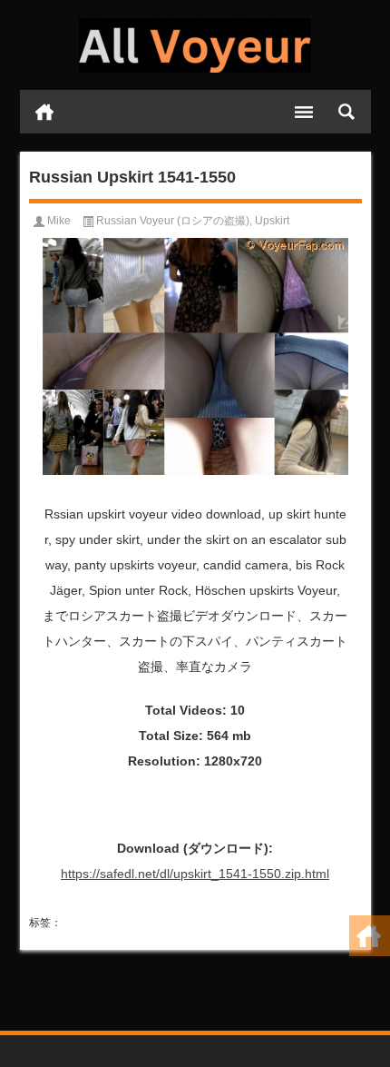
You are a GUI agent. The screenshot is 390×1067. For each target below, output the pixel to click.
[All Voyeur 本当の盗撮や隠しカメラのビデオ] (195, 45)
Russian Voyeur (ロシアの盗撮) (172, 220)
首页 (44, 111)
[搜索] (346, 111)
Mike (59, 220)
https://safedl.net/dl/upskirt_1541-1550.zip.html (195, 873)
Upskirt (272, 220)
